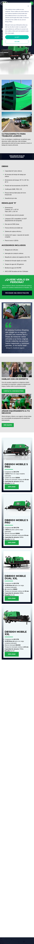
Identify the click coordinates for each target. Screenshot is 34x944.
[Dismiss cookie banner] (28, 6)
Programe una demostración (17, 293)
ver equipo (7, 425)
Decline (17, 41)
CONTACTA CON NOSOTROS (13, 391)
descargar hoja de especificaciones (17, 156)
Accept (17, 37)
